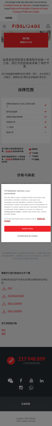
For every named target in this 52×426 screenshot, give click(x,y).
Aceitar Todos (27, 229)
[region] (26, 213)
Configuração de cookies (27, 236)
